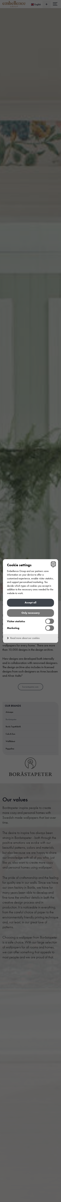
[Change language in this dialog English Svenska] (53, 564)
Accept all (30, 602)
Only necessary (30, 613)
